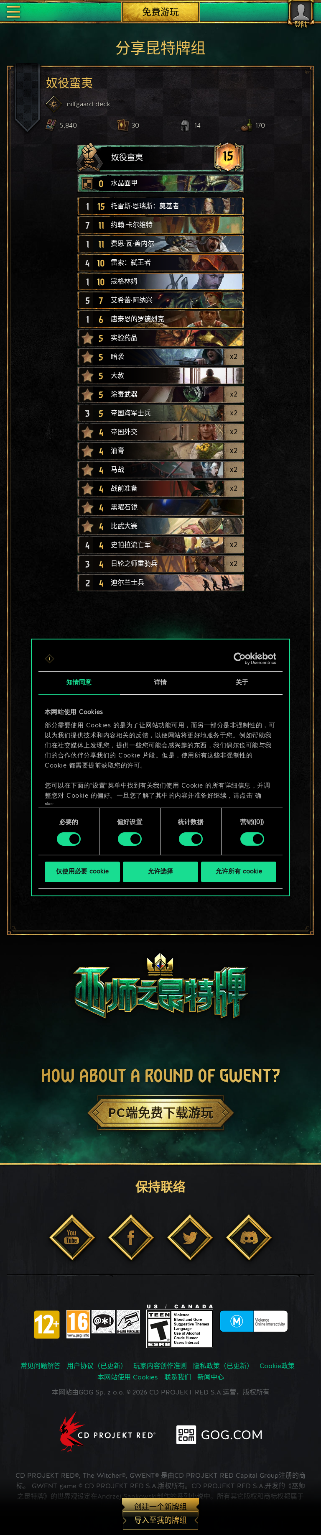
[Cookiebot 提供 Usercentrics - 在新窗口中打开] (239, 658)
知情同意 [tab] (79, 683)
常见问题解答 (40, 1366)
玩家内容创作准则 (160, 1366)
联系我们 (177, 1377)
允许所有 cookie (239, 872)
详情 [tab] (160, 683)
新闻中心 (210, 1377)
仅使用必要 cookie (82, 872)
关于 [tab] (242, 683)
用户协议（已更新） (97, 1366)
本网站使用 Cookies (127, 1377)
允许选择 (160, 872)
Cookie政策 (277, 1366)
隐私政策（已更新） (223, 1366)
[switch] (130, 839)
